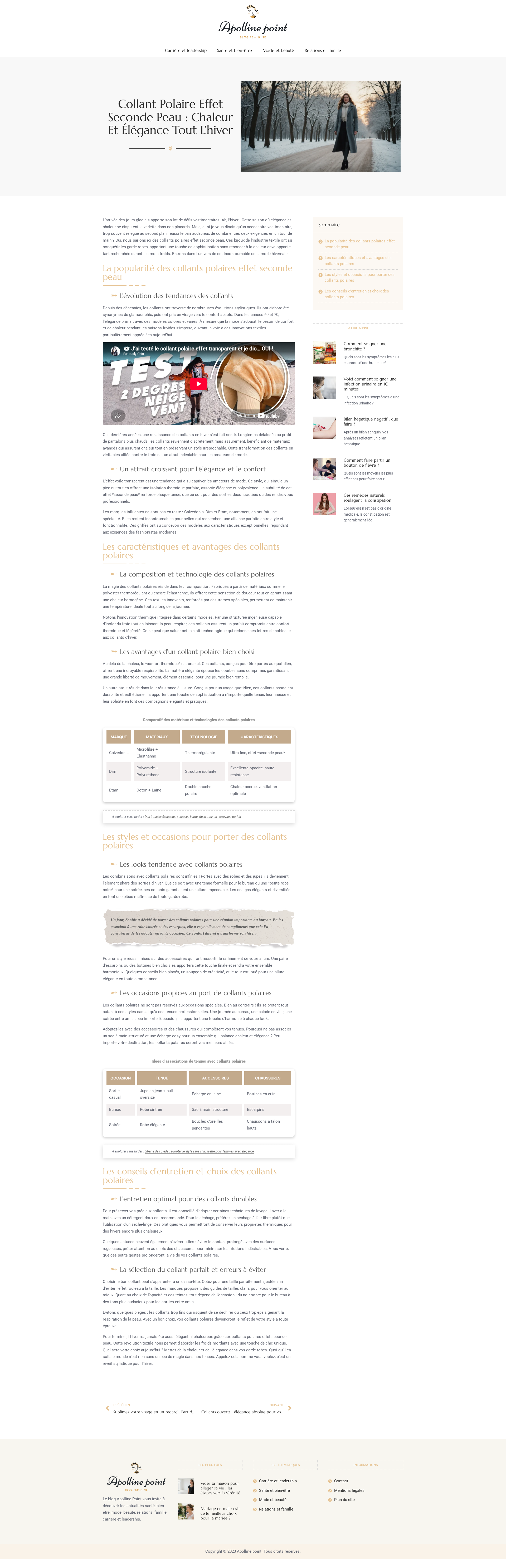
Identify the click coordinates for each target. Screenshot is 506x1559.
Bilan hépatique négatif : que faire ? (371, 421)
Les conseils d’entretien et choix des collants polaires (357, 294)
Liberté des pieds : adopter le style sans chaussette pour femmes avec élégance (199, 1151)
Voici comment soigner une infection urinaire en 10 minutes (370, 384)
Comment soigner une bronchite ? (365, 346)
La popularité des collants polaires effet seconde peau (360, 244)
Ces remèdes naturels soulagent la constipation (367, 497)
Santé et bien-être (234, 50)
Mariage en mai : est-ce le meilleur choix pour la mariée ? (220, 1513)
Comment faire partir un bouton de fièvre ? (367, 462)
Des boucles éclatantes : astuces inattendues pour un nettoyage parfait (193, 817)
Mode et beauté (278, 50)
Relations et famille (323, 50)
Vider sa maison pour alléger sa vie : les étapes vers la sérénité (220, 1488)
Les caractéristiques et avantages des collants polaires (358, 260)
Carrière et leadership (186, 50)
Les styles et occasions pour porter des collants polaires (360, 277)
